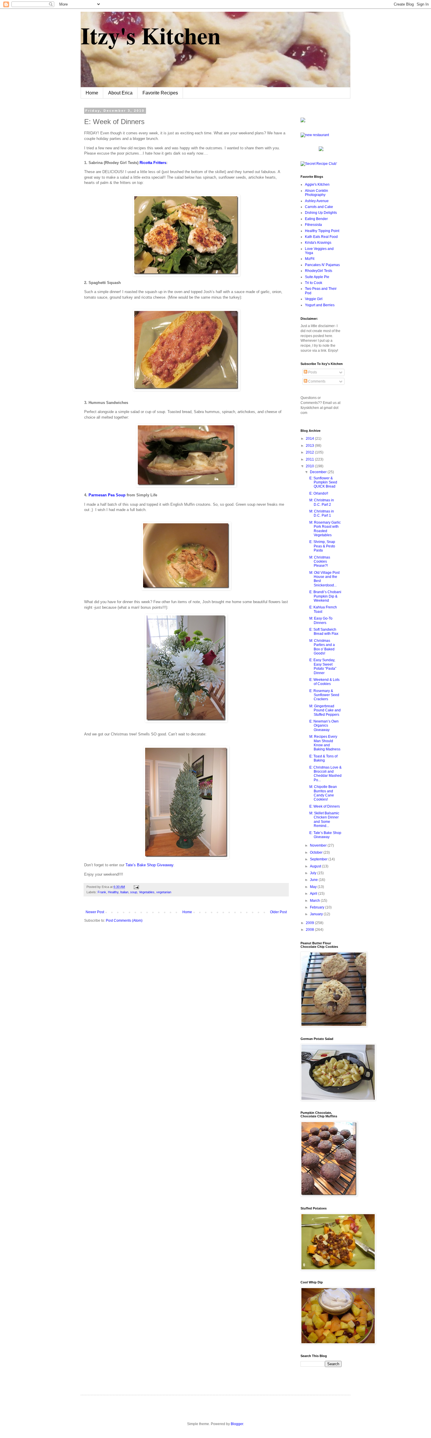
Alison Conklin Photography (316, 193)
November (319, 845)
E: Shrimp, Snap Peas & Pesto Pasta (322, 546)
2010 (310, 466)
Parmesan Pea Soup (107, 495)
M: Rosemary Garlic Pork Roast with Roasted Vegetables (325, 528)
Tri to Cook (313, 283)
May (314, 887)
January (317, 914)
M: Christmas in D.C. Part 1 (321, 513)
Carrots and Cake (319, 207)
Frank (102, 892)
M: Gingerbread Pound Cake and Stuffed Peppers (325, 710)
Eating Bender (316, 219)
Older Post (278, 912)
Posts (312, 372)
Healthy (113, 892)
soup (133, 892)
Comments (316, 381)
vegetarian (163, 892)
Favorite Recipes (160, 92)
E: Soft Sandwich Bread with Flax (323, 631)
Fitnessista (313, 225)
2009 (310, 923)
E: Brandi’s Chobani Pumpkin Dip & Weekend (325, 596)
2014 (310, 439)
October (316, 852)
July (313, 873)
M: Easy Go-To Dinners (320, 620)
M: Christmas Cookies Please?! (319, 561)
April (314, 893)
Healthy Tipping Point (322, 231)
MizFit (309, 259)
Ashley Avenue (317, 201)
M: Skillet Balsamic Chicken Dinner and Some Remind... (324, 819)
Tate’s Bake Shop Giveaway (149, 865)
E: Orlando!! (318, 493)
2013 (310, 446)
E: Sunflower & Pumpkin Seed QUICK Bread (323, 482)
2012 (310, 452)
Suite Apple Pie (317, 277)
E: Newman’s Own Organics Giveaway (324, 725)
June (314, 880)
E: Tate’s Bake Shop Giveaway (325, 835)
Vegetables (147, 892)
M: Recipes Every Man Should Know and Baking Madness (324, 743)
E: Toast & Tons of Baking (323, 758)
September (319, 859)
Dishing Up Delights (321, 213)
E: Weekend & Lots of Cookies (324, 682)
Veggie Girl (314, 299)
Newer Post (95, 912)
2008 (310, 930)
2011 (310, 459)
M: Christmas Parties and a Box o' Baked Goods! (322, 647)
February (317, 907)
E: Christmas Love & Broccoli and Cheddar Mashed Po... (325, 773)
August (316, 866)
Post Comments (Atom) (124, 920)
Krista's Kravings (318, 243)
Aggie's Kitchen (317, 184)
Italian (124, 892)
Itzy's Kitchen (150, 35)
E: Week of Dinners (324, 806)
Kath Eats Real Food (321, 237)
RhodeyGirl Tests (318, 271)
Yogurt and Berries (320, 305)
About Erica (120, 92)
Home (92, 92)
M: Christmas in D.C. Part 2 (321, 502)
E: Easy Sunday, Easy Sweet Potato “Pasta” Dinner (322, 666)
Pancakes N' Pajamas (322, 265)
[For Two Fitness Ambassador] (303, 121)
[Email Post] (135, 887)
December (319, 472)
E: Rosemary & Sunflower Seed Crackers (324, 695)
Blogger (237, 1424)
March (315, 901)
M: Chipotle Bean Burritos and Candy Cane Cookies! (323, 793)
